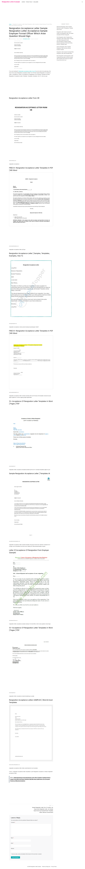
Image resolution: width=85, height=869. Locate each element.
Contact (23, 1)
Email (12, 843)
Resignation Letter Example (11, 2)
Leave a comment (34, 38)
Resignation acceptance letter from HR (27, 71)
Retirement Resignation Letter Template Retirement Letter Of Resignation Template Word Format (65, 28)
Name (12, 837)
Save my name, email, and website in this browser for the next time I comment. (27, 853)
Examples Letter (26, 38)
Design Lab (48, 866)
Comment (13, 822)
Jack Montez (13, 38)
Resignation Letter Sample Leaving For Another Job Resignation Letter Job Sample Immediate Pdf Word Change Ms (65, 33)
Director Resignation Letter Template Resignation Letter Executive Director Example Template (64, 48)
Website (12, 848)
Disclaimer (35, 1)
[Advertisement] (42, 14)
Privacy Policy (29, 1)
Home (10, 24)
